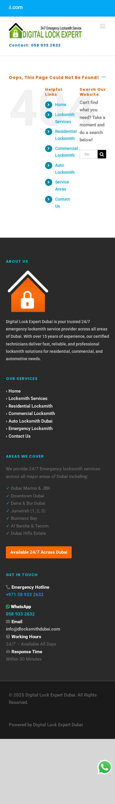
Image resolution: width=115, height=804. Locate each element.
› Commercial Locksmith (30, 413)
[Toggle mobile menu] (103, 26)
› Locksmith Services (26, 398)
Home (60, 104)
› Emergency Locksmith (29, 428)
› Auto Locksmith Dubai (29, 421)
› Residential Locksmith (29, 406)
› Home (13, 391)
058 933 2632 (20, 614)
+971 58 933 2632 (25, 594)
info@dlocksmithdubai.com (33, 629)
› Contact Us (18, 436)
